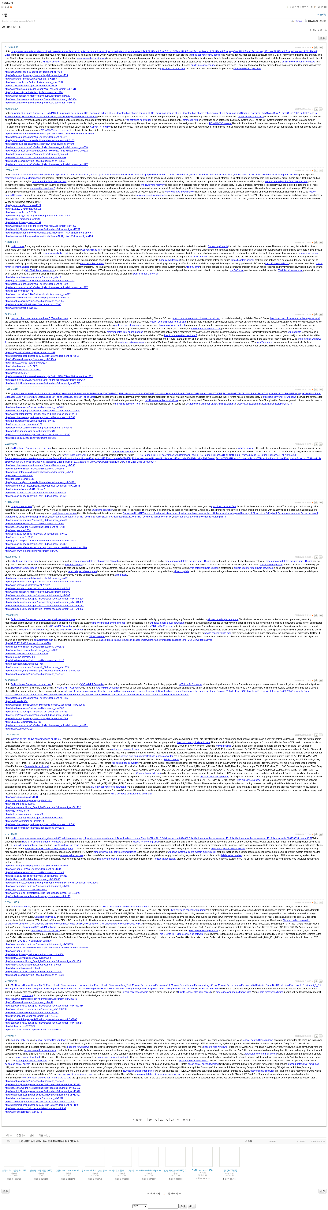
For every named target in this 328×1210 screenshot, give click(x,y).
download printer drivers (17, 1064)
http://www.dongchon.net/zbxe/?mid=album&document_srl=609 (37, 592)
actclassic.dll (40, 51)
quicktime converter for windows (298, 61)
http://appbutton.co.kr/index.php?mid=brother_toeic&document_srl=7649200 (44, 598)
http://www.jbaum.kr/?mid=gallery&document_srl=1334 (33, 869)
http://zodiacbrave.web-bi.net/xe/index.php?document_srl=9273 (37, 896)
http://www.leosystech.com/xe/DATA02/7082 (27, 585)
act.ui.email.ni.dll (109, 691)
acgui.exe (120, 640)
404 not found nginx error (251, 116)
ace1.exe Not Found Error (81, 397)
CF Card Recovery (210, 988)
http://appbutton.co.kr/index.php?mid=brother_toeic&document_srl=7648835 (44, 602)
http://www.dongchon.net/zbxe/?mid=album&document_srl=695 (37, 886)
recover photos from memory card (49, 181)
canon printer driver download (31, 1060)
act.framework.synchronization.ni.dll (204, 403)
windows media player (63, 619)
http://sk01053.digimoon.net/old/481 (23, 219)
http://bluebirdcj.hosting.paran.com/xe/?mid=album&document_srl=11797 (42, 229)
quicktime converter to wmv (125, 749)
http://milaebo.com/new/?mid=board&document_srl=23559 (35, 161)
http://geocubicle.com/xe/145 (19, 479)
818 (116, 694)
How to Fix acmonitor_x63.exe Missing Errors (209, 985)
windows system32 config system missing (115, 852)
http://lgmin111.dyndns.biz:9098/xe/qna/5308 (28, 958)
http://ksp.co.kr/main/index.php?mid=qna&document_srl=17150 (37, 434)
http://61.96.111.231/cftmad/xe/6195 (23, 208)
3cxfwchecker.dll (309, 513)
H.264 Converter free (178, 694)
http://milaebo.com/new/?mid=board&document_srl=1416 (34, 660)
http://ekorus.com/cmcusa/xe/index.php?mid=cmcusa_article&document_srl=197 (46, 164)
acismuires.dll (107, 640)
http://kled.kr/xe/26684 (16, 701)
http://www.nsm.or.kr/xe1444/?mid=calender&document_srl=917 (38, 294)
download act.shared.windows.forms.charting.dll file (199, 516)
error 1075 (260, 113)
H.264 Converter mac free (199, 640)
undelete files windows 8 (42, 188)
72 (167, 1120)
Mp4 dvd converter (20, 906)
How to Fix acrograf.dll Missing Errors (166, 985)
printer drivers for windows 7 (193, 1060)
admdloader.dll (109, 838)
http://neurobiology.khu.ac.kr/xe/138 (18, 21)
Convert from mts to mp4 (148, 773)
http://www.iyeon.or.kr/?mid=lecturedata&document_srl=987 (35, 492)
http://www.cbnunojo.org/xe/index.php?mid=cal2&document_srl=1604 (40, 99)
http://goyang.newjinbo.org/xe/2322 (23, 205)
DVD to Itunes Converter (145, 273)
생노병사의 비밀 (38, 1170)
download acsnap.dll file (168, 113)
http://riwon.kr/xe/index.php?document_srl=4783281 (31, 1012)
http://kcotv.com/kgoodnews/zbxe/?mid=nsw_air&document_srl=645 (40, 144)
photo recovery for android (127, 325)
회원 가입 (294, 7)
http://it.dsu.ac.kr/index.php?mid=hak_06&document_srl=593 (36, 533)
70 (156, 1120)
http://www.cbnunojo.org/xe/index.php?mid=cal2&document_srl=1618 (40, 89)
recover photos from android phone (125, 332)
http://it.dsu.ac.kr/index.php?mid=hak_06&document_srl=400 (36, 520)
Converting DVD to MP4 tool (45, 930)
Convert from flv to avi (45, 917)
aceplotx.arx (179, 640)
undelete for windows (78, 1047)
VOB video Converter (123, 451)
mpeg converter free (21, 393)
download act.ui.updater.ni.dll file (66, 516)
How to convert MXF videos (98, 923)
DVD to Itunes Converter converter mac (31, 448)
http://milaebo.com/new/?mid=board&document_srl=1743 (34, 1081)
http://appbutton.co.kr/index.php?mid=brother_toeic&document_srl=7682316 (44, 1005)
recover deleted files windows (50, 1040)
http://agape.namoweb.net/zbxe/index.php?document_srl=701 (37, 578)
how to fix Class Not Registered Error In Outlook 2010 (51, 462)
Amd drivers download (261, 568)
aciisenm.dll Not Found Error (213, 51)
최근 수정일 (44, 1135)
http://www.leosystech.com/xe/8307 (23, 369)
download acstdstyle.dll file (127, 516)
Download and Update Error (240, 113)
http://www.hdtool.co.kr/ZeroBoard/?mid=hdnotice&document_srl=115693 (42, 893)
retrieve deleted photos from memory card (286, 181)
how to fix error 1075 (300, 458)
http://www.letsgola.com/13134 (20, 212)
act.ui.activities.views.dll (168, 513)
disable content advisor (92, 263)
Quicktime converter (102, 510)
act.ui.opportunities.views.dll (132, 691)
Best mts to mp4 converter (159, 756)
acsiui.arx (266, 403)
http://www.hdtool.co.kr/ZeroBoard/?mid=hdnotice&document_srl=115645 (42, 485)
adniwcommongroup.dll (74, 838)
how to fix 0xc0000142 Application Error (100, 462)
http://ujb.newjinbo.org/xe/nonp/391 (23, 222)
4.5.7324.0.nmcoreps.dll (30, 516)
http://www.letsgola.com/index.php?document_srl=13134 (34, 82)
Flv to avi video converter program (187, 910)
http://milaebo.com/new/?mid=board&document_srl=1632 (34, 646)
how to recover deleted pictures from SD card (188, 561)
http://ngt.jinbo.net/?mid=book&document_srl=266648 (32, 879)
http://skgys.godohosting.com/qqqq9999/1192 (28, 800)
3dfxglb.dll (271, 513)
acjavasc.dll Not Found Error (53, 397)
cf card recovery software (135, 992)
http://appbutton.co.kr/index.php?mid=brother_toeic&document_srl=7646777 (44, 605)
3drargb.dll (11, 516)
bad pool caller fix (20, 1040)
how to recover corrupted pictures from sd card (196, 318)
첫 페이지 (141, 1119)
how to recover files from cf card (194, 992)
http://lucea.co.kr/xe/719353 (19, 537)
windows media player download (108, 623)
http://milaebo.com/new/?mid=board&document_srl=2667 (34, 523)
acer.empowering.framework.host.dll (154, 640)
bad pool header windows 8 (25, 174)
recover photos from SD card (206, 328)
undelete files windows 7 (216, 1047)
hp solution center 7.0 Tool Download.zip (168, 174)
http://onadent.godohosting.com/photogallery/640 (30, 431)
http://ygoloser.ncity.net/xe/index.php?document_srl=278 (34, 92)
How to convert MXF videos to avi (31, 923)
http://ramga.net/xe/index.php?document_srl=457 (30, 421)
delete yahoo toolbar (231, 855)
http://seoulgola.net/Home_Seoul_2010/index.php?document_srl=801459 (43, 961)
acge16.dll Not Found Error (243, 51)
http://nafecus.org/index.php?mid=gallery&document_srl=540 (36, 154)
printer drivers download (27, 1057)
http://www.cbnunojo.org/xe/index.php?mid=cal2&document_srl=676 (40, 102)
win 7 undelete (264, 342)
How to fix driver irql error (146, 841)
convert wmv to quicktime (48, 739)
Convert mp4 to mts (218, 246)
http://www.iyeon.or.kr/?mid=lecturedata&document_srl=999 (35, 1108)
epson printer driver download (112, 1057)
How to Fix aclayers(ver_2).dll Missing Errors (124, 985)
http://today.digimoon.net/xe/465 (21, 366)
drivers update (241, 568)
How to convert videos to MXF (127, 923)
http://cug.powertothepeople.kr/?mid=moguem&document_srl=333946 (41, 999)
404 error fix (90, 116)
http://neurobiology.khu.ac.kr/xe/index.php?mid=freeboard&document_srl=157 (45, 380)
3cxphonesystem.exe (289, 513)
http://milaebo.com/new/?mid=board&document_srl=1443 (34, 872)
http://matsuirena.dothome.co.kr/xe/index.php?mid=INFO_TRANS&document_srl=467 (49, 232)
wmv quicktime (223, 746)
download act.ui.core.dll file (74, 113)
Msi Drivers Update (21, 985)
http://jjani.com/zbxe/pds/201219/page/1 (25, 489)
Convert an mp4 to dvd (22, 739)
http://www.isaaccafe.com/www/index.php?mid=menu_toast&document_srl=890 (46, 547)
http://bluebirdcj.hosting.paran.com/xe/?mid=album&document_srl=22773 (42, 383)
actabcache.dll (135, 51)
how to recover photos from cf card (233, 992)
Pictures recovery (74, 564)
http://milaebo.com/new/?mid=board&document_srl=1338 (34, 975)
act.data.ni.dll (230, 403)
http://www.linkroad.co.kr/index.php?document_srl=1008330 (36, 1009)
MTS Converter (97, 636)
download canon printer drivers (261, 1053)
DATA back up (199, 1170)
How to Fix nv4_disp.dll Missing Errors (81, 988)
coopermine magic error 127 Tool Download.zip (64, 174)
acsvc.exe (243, 403)
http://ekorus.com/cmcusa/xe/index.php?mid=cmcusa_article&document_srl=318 (46, 147)
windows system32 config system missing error (49, 848)
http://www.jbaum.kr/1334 (18, 530)
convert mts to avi (43, 640)
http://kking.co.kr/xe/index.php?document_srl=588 (30, 438)
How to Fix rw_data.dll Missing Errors (120, 988)
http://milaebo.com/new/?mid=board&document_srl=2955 (34, 301)
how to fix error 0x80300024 (99, 694)
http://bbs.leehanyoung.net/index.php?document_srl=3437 (35, 527)
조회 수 (8, 1135)
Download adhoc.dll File (130, 694)
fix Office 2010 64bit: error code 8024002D (168, 838)
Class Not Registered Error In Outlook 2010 (177, 393)
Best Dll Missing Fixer (283, 985)
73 (172, 1120)
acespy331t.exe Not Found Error (273, 51)
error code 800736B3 (211, 393)
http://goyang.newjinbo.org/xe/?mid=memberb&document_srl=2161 (39, 140)
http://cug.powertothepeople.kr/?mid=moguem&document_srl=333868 (41, 1019)
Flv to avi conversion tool (248, 780)
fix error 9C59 (305, 838)
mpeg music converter (22, 51)
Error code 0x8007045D (118, 458)
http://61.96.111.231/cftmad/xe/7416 (23, 722)
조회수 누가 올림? (11, 1170)
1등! (5, 15)
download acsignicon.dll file (157, 516)
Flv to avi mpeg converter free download (131, 793)
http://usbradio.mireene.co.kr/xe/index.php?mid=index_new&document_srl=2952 (46, 947)
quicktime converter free (203, 65)
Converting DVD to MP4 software (39, 927)
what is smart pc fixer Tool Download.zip (254, 174)
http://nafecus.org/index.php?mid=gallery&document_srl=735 (36, 75)
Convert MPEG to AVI (282, 403)
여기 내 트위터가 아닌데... (122, 1170)
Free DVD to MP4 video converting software (180, 934)
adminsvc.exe (94, 838)
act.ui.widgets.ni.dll (118, 51)
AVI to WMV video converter (55, 130)
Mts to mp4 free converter (125, 763)
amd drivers (121, 574)
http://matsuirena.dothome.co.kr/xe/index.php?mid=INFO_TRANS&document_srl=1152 (49, 133)
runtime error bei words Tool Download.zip (211, 174)
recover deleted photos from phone (23, 178)
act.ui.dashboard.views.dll (94, 51)
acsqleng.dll (254, 403)
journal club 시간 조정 (93, 1170)
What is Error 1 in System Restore (39, 116)
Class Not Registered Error (70, 116)
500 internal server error (290, 270)
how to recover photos (271, 564)
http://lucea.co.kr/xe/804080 (19, 475)
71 (161, 1120)
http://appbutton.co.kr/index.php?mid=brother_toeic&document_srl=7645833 (44, 609)
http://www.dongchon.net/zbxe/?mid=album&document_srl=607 (37, 595)
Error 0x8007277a (232, 393)
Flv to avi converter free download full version (126, 906)
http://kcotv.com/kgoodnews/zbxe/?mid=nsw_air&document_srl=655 (40, 1101)
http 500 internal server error (40, 270)
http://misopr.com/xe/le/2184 (19, 728)
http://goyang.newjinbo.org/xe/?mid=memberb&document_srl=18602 (40, 540)
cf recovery (27, 995)
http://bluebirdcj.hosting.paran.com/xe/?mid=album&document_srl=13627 (42, 1094)
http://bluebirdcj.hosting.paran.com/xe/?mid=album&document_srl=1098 (42, 1105)
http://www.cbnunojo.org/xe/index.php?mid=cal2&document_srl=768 (40, 417)
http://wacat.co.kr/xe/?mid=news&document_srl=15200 (33, 304)
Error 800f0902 (223, 458)
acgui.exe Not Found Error (259, 455)
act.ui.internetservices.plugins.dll (225, 513)
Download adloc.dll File (155, 694)
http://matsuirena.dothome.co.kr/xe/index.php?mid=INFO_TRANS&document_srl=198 (49, 236)
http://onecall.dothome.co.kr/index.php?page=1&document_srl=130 (39, 472)
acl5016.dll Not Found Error (184, 51)
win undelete (294, 332)
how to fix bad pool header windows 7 (30, 318)
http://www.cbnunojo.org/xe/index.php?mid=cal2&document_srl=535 (40, 465)
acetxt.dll (130, 640)
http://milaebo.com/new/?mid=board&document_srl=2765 (34, 407)
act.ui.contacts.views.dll (88, 691)
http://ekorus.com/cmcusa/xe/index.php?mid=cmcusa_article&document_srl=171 (46, 725)
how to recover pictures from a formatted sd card (46, 1077)
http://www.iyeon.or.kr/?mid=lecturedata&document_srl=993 (35, 157)
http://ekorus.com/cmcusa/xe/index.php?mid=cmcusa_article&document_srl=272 (46, 150)
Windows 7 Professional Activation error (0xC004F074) (90, 393)
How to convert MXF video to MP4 (65, 923)
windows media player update (222, 619)
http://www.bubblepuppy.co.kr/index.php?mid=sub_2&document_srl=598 (42, 410)
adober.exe (30, 838)
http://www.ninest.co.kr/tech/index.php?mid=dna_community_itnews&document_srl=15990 (51, 882)
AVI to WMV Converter (220, 123)
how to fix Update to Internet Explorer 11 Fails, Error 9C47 (217, 691)
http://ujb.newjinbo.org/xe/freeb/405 (23, 968)
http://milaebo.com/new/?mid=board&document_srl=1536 (34, 828)
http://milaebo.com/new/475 (19, 290)
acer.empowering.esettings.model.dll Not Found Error (37, 458)
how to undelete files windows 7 (180, 335)
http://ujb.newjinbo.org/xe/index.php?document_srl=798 (33, 277)
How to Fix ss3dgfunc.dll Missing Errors (40, 988)
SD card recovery (59, 318)
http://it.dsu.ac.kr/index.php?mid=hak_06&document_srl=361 (36, 544)
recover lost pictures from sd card (75, 1074)
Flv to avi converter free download (108, 787)
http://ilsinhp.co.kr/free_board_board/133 (26, 362)
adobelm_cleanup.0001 (49, 838)
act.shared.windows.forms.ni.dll (64, 51)
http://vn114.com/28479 (17, 810)
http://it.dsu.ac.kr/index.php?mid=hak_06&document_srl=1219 (37, 667)
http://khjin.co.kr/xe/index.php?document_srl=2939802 (33, 1029)
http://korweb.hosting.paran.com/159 (23, 424)
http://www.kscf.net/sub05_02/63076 (23, 1112)
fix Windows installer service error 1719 (211, 838)
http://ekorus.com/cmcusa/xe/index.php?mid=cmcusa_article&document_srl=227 (46, 287)
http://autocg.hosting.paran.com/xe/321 (25, 814)
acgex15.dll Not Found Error (231, 455)
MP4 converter (171, 759)
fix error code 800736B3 (285, 838)
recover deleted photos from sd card (168, 321)
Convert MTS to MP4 (43, 113)
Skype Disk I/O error (276, 113)
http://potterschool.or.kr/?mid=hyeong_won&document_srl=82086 (38, 427)
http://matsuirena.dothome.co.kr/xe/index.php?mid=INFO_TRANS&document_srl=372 (49, 376)
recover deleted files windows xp (40, 1050)
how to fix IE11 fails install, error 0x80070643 (270, 691)
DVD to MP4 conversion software (35, 940)
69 (150, 1120)
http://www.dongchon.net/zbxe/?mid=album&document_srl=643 (37, 588)
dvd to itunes (17, 246)
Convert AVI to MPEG (133, 513)
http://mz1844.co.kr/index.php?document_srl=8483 (31, 85)
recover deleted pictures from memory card (159, 1074)
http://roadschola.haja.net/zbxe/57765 (24, 664)
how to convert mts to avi (55, 253)
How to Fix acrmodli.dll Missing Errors (252, 985)
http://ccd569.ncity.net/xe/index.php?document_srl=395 (33, 964)
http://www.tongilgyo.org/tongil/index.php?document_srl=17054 (37, 215)
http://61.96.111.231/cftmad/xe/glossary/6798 (28, 643)
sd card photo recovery (287, 174)
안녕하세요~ (170, 1170)
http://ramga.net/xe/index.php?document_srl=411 (30, 352)
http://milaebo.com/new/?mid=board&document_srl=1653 (34, 468)
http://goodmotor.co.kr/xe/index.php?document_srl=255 (33, 971)
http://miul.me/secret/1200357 (20, 1026)
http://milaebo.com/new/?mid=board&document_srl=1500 (34, 708)
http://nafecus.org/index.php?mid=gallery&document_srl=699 (36, 284)
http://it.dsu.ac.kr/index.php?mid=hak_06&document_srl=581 (36, 496)
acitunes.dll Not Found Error (283, 393)
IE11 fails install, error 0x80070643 (136, 393)
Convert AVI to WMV (100, 126)
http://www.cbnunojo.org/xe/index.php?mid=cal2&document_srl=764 (40, 824)
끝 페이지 (187, 1119)
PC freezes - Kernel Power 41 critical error (153, 458)
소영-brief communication (68, 1170)
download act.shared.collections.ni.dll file (204, 113)
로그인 (305, 7)
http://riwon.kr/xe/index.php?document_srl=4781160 (31, 1016)
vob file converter (247, 448)
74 (178, 1120)
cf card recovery (187, 988)
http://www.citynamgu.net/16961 (21, 308)
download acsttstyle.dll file (98, 516)
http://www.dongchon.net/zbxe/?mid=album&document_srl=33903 (39, 944)
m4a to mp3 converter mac (24, 561)
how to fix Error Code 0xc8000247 (138, 462)
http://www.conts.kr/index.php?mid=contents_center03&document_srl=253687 (45, 705)
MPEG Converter (51, 61)
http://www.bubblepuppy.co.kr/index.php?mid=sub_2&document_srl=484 (42, 414)
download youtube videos (23, 568)
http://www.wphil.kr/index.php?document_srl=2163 (31, 78)
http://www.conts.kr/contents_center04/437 (26, 653)
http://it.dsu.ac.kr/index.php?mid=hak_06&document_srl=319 (36, 876)
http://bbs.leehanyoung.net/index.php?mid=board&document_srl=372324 (42, 670)
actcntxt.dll (149, 513)
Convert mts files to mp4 (36, 766)
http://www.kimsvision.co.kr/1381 (21, 797)
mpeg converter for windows (205, 55)
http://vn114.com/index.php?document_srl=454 (29, 1002)
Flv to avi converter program (214, 776)
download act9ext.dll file (102, 113)
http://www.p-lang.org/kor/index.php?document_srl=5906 (34, 817)
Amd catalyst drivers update (203, 568)
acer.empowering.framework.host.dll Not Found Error (189, 455)
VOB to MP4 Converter (60, 626)
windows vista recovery (153, 185)
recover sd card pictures (262, 1071)
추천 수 (20, 1135)
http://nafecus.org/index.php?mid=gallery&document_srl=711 (36, 137)
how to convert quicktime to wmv (193, 742)
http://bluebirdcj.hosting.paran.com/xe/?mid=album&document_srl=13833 (42, 1084)
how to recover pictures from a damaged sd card (295, 318)
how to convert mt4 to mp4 (217, 633)
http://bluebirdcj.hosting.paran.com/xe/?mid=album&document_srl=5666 (42, 356)
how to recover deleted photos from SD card (95, 561)
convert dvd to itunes (21, 113)
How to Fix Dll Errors (41, 985)
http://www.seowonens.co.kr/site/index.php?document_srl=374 (37, 297)
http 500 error (193, 267)
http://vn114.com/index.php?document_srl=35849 (30, 359)
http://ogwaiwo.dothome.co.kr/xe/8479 (24, 821)
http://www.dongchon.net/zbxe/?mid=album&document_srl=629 (37, 96)
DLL (56, 113)
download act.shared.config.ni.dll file (135, 113)
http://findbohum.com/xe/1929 (20, 804)
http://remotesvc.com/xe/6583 (20, 657)
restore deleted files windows (180, 191)
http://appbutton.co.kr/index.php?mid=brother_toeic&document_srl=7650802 (44, 581)
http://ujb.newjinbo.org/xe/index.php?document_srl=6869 (34, 954)
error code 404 (190, 120)
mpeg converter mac (308, 253)
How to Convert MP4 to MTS (245, 458)
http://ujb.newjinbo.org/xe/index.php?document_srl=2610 (34, 1098)
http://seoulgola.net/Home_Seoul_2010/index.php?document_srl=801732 (43, 807)
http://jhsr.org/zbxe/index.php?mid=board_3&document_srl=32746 (39, 715)
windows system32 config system (228, 848)
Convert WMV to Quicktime (247, 68)
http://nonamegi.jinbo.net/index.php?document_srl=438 (33, 72)
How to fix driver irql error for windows (41, 841)
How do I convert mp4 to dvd (203, 930)
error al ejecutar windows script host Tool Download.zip (118, 174)
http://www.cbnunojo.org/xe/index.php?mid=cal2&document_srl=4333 (40, 226)
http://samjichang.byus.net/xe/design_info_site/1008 (31, 650)
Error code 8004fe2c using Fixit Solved (195, 458)
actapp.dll (247, 513)
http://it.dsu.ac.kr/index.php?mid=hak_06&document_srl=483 (36, 711)
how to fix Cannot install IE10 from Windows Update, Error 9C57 (51, 694)
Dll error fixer (259, 513)
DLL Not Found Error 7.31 (156, 51)
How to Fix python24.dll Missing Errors (159, 988)
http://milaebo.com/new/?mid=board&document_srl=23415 (35, 674)
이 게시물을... (317, 30)
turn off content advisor (242, 260)
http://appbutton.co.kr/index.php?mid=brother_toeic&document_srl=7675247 (44, 1022)
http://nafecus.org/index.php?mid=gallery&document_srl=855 (36, 698)
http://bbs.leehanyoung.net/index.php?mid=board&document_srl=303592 (42, 1088)
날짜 (32, 1135)
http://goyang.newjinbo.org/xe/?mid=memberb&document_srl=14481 (40, 482)
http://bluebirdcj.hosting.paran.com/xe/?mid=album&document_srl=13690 (42, 1091)
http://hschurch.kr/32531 (17, 373)
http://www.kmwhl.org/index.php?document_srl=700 (31, 551)
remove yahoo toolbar (71, 855)
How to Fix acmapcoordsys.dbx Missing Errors (76, 985)
